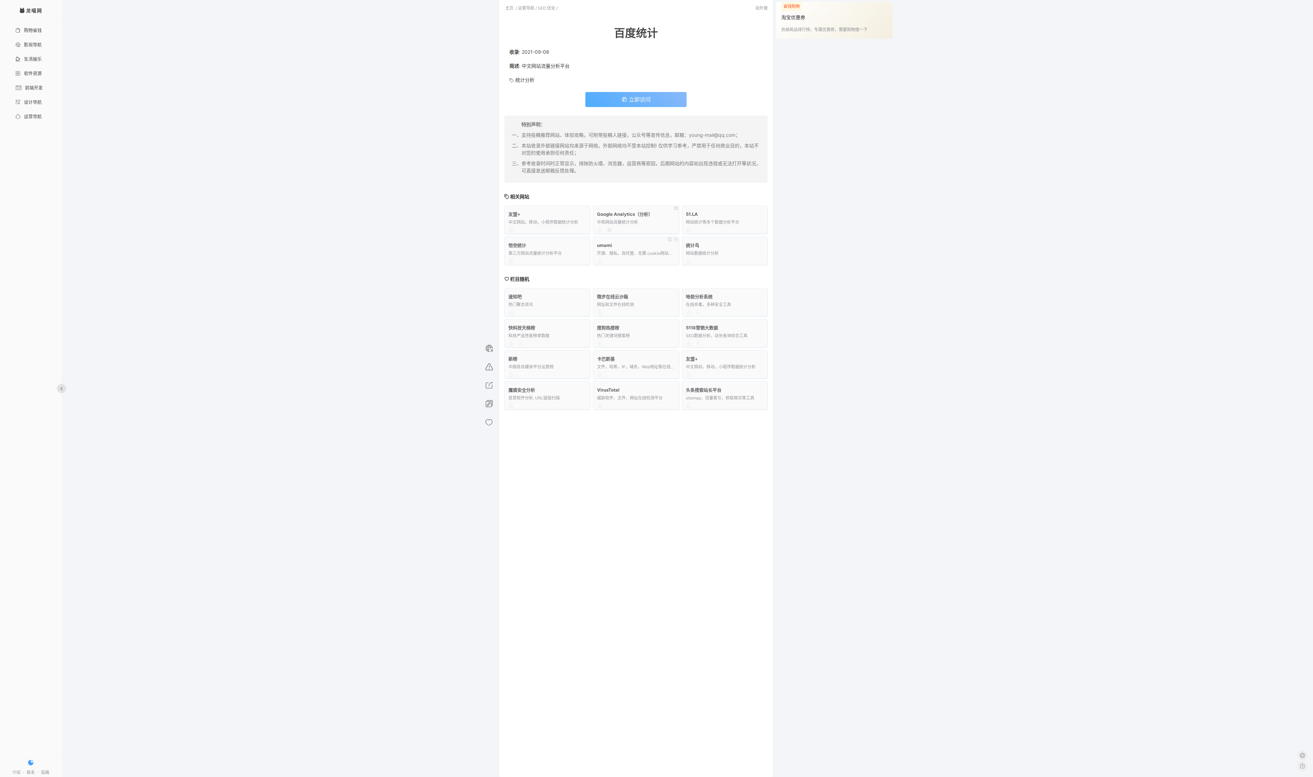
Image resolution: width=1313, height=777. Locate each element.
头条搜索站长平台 (703, 390)
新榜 (512, 358)
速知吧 (515, 296)
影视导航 (33, 44)
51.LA (692, 214)
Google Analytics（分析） (625, 214)
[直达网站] (489, 349)
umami (604, 245)
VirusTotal (608, 390)
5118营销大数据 (702, 327)
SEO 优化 (546, 8)
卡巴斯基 (606, 358)
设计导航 (33, 102)
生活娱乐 (33, 59)
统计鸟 (692, 245)
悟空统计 (517, 245)
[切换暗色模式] (31, 762)
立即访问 (639, 99)
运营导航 (33, 116)
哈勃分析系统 (699, 296)
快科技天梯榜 (521, 327)
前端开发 (34, 87)
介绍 (16, 772)
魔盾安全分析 (521, 390)
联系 (31, 772)
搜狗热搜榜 (608, 327)
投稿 (45, 772)
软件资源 (33, 73)
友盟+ (514, 214)
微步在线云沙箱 (612, 296)
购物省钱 (33, 30)
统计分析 (524, 80)
